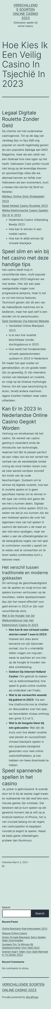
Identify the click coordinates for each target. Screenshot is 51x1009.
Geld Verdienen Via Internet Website (25, 321)
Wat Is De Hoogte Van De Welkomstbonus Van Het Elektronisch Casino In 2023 (20, 620)
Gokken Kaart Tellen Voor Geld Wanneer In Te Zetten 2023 (25, 953)
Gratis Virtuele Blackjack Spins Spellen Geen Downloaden (24, 939)
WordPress (32, 997)
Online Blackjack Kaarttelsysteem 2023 (24, 928)
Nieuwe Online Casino (14, 933)
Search (6, 907)
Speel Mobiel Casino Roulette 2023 (25, 205)
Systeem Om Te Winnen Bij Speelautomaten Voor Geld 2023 (20, 946)
